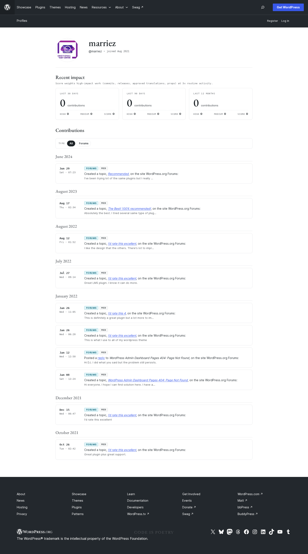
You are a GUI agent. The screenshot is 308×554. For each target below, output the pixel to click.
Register (272, 20)
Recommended (118, 174)
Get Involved (191, 494)
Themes (77, 500)
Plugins (77, 507)
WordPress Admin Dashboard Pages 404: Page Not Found (148, 380)
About (21, 494)
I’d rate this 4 (117, 313)
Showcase (79, 494)
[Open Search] (263, 7)
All (71, 143)
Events (187, 500)
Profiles (22, 20)
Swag (188, 514)
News (21, 500)
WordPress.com (250, 494)
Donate (189, 507)
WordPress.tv (138, 514)
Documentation (137, 500)
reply (101, 358)
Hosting (22, 507)
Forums (83, 143)
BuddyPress (248, 514)
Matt (242, 500)
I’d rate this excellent (122, 243)
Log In (285, 20)
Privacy (22, 514)
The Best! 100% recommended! (129, 208)
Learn (131, 494)
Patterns (78, 514)
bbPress (245, 507)
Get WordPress (288, 7)
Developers (135, 507)
